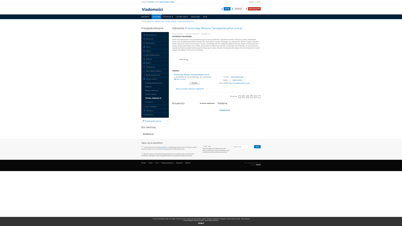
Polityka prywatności (167, 163)
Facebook (244, 97)
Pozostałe (149, 102)
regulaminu (164, 147)
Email (259, 97)
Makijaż (148, 87)
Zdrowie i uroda (151, 79)
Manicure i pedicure (152, 90)
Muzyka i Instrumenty (153, 75)
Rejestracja (238, 9)
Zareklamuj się (225, 110)
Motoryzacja (168, 17)
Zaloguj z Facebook (255, 2)
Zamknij (201, 223)
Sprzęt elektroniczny (153, 55)
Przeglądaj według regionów (152, 121)
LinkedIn (251, 97)
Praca (148, 47)
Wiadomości (145, 17)
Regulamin (179, 163)
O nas (157, 163)
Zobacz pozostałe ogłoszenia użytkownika (190, 89)
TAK (205, 146)
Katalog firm (195, 17)
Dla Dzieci (149, 115)
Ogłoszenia (156, 17)
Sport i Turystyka (151, 106)
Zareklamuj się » (148, 134)
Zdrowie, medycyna (153, 98)
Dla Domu (149, 39)
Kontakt (194, 83)
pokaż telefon (237, 80)
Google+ (247, 97)
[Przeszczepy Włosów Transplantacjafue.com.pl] (183, 60)
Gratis (148, 51)
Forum (205, 17)
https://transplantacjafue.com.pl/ (239, 83)
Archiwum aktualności (207, 103)
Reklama (187, 163)
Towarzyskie (150, 67)
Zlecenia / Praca (182, 17)
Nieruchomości (151, 35)
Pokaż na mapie (180, 79)
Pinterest (255, 97)
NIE (209, 146)
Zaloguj (227, 9)
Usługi (149, 59)
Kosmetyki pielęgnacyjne (153, 83)
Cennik (151, 163)
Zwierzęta (150, 111)
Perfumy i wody (150, 94)
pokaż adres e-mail (237, 77)
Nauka (148, 63)
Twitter (240, 97)
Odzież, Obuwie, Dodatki (154, 71)
